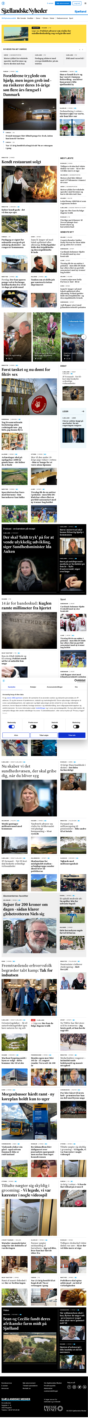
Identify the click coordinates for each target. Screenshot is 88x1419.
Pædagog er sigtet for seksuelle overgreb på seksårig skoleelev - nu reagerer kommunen (13, 243)
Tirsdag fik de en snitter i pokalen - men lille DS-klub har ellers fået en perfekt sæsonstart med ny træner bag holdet (72, 268)
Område (30, 18)
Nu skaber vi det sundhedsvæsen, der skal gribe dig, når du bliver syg (29, 770)
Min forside (21, 18)
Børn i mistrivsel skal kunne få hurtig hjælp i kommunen (72, 532)
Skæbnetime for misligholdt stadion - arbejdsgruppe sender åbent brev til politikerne (42, 866)
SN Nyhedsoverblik (9, 18)
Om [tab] (76, 687)
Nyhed (13, 71)
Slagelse (63, 108)
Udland (62, 237)
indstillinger (41, 708)
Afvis (16, 735)
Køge (3, 961)
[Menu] (85, 3)
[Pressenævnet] (53, 1407)
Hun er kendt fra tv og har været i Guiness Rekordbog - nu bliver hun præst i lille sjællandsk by (71, 79)
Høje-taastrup (7, 653)
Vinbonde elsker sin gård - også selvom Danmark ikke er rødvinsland (12, 1150)
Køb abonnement (63, 3)
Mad (14, 1144)
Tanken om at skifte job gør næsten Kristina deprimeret (43, 282)
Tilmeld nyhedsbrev (30, 1386)
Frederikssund (36, 1055)
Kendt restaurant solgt (21, 162)
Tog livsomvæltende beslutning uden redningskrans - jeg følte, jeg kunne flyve (12, 426)
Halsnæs (63, 927)
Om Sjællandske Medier (53, 1383)
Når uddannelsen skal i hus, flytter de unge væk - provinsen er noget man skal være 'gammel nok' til (72, 1317)
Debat (52, 18)
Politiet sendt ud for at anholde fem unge (14, 660)
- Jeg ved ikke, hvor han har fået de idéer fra (43, 1248)
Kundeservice (7, 1383)
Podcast (15, 533)
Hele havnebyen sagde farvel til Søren (71, 931)
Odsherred (63, 71)
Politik (13, 820)
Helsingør (64, 175)
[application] (16, 34)
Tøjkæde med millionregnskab (69, 862)
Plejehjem (72, 820)
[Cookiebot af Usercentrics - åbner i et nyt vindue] (76, 680)
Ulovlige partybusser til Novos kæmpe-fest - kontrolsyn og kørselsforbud (71, 223)
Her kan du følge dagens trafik (72, 211)
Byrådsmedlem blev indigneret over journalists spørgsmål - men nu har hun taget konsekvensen (43, 1151)
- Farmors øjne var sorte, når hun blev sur (72, 114)
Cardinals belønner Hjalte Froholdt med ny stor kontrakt (72, 254)
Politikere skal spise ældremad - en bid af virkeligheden (71, 1283)
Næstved (5, 276)
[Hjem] (3, 3)
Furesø (5, 71)
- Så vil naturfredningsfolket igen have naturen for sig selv (14, 1026)
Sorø (33, 237)
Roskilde (63, 163)
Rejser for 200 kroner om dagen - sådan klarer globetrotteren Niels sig (25, 909)
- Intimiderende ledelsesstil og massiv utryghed (72, 1062)
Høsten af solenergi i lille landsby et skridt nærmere (71, 1350)
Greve (68, 55)
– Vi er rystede (42, 828)
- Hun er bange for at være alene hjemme (43, 461)
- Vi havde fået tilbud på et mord (73, 1185)
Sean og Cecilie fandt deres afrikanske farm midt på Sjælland (26, 1323)
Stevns (33, 454)
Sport (71, 18)
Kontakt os (27, 1388)
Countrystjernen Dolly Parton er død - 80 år (71, 280)
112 (50, 28)
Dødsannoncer (62, 18)
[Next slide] (83, 337)
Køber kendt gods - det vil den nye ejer (13, 211)
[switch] (33, 726)
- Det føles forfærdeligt (73, 767)
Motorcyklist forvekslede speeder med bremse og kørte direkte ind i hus (72, 191)
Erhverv (45, 18)
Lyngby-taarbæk (8, 1240)
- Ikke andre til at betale (73, 827)
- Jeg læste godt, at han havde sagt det (72, 1027)
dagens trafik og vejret (77, 207)
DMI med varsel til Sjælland (16, 58)
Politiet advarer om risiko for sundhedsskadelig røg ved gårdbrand (51, 32)
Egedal (62, 895)
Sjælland (7, 55)
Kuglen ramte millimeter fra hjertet (26, 605)
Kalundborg (35, 858)
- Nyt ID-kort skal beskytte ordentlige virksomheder (72, 380)
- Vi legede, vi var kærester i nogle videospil (73, 1150)
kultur (70, 198)
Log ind (77, 3)
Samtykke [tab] (11, 687)
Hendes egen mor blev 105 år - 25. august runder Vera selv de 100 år (43, 1062)
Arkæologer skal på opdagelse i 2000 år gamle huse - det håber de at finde (13, 461)
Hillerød (34, 276)
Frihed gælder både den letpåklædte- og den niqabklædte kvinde (43, 246)
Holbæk (44, 28)
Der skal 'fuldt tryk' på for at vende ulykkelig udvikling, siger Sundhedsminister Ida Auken (28, 544)
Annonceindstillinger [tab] (55, 687)
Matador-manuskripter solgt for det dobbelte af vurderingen (14, 1246)
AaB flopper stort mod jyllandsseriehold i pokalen (73, 306)
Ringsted (5, 157)
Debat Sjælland (16, 762)
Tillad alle (71, 735)
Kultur (74, 1090)
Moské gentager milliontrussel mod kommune (12, 826)
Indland (18, 1240)
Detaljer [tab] (33, 687)
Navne (72, 71)
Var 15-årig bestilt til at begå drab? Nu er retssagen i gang (43, 1283)
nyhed (70, 163)
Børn (70, 762)
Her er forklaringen (14, 1281)
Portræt (15, 1314)
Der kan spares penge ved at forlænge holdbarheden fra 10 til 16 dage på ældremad (14, 283)
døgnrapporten (74, 175)
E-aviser (50, 3)
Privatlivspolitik (49, 1386)
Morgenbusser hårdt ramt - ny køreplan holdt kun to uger (28, 1096)
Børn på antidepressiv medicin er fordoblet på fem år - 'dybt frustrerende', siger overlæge (72, 566)
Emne (38, 18)
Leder (74, 418)
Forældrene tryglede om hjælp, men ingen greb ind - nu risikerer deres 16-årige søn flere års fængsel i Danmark (27, 85)
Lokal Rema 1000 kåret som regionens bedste (73, 202)
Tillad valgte (43, 735)
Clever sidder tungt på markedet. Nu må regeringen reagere (72, 423)
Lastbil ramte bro (43, 58)
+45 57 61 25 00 (13, 1410)
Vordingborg (65, 1090)
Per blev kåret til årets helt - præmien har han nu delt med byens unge (72, 1095)
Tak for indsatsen (27, 970)
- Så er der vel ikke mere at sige (72, 168)
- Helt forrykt (71, 967)
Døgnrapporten (49, 55)
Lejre (62, 260)
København (64, 249)
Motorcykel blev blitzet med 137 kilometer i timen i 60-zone (73, 180)
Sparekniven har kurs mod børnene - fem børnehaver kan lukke (13, 495)
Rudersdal (5, 419)
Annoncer (5, 1388)
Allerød (4, 454)
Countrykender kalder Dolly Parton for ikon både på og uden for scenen (72, 242)
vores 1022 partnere (15, 698)
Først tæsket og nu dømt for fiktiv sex (26, 372)
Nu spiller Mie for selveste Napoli (71, 901)
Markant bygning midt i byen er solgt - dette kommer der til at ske (14, 1061)
